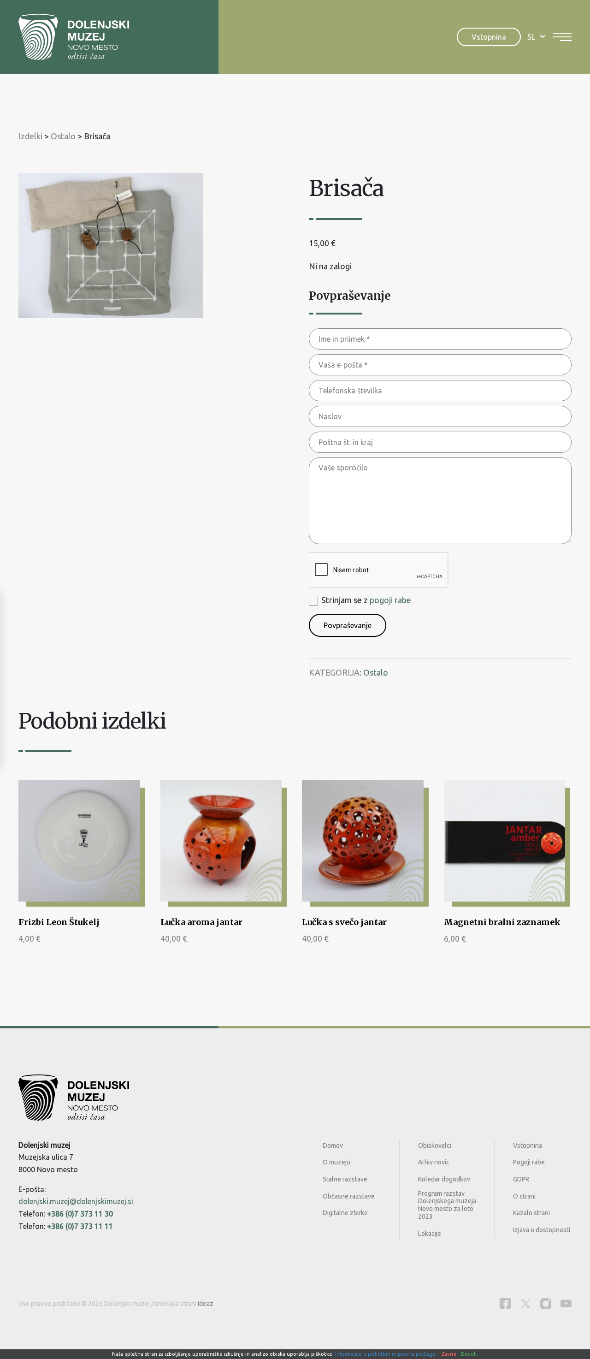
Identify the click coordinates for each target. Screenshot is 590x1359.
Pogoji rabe (529, 1162)
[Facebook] (505, 1303)
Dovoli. (469, 1354)
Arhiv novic (433, 1162)
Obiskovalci (434, 1145)
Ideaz (205, 1303)
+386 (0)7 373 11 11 (80, 1226)
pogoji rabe (390, 600)
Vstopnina (489, 37)
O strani (524, 1196)
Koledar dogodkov (444, 1179)
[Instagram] (545, 1303)
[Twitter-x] (525, 1303)
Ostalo (375, 672)
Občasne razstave (349, 1196)
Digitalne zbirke (345, 1213)
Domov (333, 1145)
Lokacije (429, 1233)
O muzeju (336, 1162)
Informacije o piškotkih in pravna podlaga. (386, 1354)
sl (531, 37)
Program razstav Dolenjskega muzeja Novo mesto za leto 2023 (447, 1205)
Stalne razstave (345, 1179)
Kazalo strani (531, 1213)
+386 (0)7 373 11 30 (80, 1214)
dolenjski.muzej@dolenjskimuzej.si (75, 1201)
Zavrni (449, 1354)
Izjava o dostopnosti (541, 1230)
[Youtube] (566, 1303)
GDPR (521, 1179)
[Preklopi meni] (562, 37)
